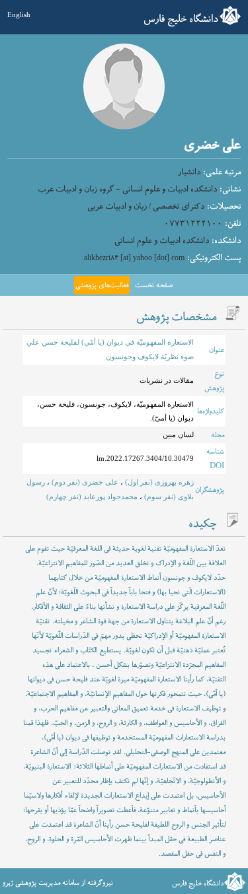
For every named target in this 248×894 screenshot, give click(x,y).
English (18, 14)
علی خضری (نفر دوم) (84, 482)
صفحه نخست (154, 285)
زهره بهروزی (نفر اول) (158, 482)
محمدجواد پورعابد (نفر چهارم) (92, 496)
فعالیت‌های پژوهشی (101, 285)
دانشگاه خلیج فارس (181, 19)
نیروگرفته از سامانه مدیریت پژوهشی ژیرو (58, 883)
